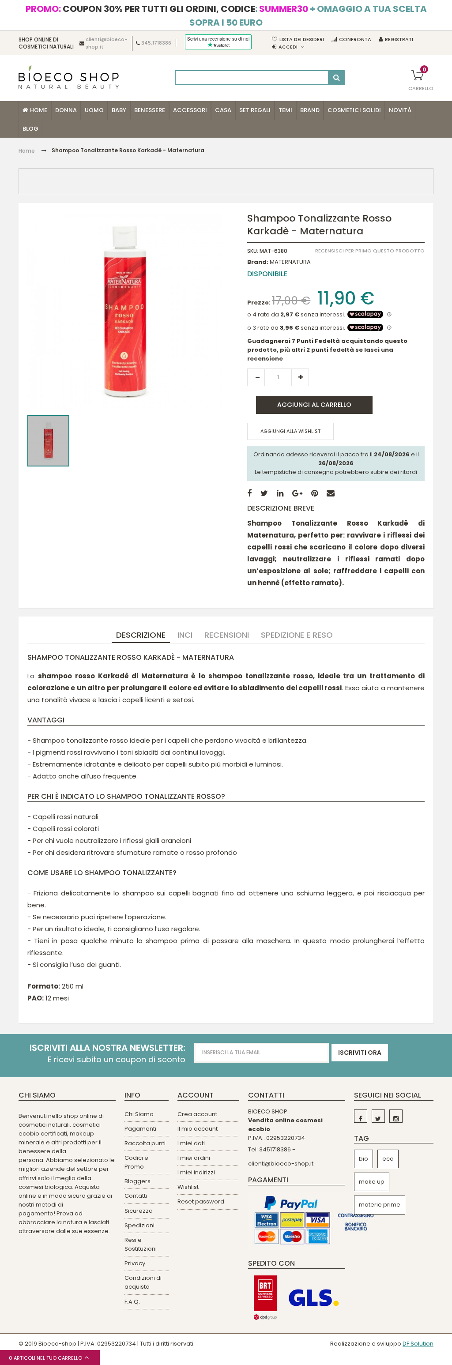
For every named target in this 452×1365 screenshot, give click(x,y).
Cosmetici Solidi (354, 110)
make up (371, 1181)
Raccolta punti (145, 1143)
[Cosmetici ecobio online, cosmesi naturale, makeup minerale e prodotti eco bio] (69, 77)
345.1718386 (156, 43)
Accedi (288, 46)
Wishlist (188, 1187)
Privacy (134, 1263)
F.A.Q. (132, 1301)
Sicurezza (138, 1211)
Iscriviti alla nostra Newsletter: (107, 1048)
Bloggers (137, 1181)
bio (363, 1158)
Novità (400, 110)
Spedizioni (139, 1225)
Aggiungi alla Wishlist (290, 431)
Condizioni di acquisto (143, 1282)
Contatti (135, 1196)
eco (388, 1158)
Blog (30, 128)
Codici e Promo (136, 1162)
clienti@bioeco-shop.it (280, 1163)
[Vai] (336, 77)
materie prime (379, 1204)
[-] (360, 1116)
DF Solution (418, 1343)
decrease (256, 377)
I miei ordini (193, 1158)
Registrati (399, 39)
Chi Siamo (139, 1114)
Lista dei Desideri (301, 39)
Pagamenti (140, 1128)
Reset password (200, 1201)
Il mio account (197, 1128)
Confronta (355, 39)
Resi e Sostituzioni (140, 1244)
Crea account (197, 1114)
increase (300, 377)
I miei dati (191, 1143)
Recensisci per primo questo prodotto (370, 250)
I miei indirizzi (196, 1172)
